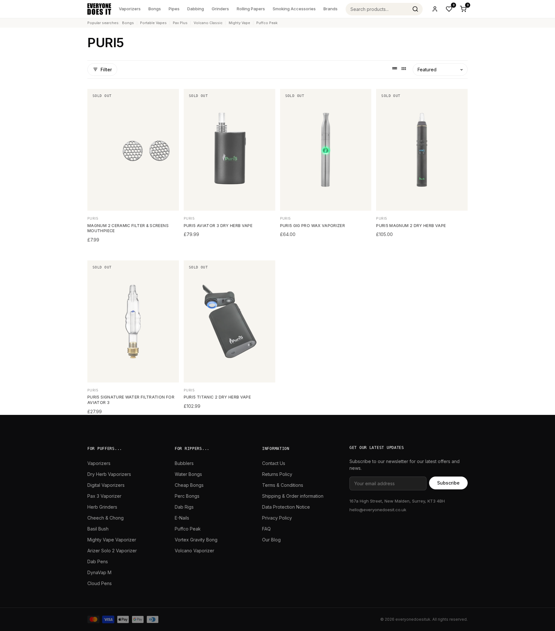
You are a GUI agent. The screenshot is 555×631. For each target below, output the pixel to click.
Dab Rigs (184, 507)
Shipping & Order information (292, 496)
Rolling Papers (251, 8)
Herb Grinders (102, 507)
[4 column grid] (395, 69)
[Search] (415, 9)
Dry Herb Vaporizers (109, 474)
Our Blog (271, 539)
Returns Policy (277, 474)
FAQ (266, 528)
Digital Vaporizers (106, 485)
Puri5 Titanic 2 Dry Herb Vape (217, 397)
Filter (106, 69)
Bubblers (184, 463)
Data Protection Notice (286, 507)
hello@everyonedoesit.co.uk (377, 509)
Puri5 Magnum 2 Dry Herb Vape (411, 225)
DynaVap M (99, 572)
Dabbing (195, 8)
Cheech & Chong (105, 518)
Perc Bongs (187, 496)
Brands (330, 8)
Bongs (154, 8)
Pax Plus (180, 23)
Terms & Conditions (282, 485)
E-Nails (182, 518)
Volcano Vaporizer (194, 550)
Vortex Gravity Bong (196, 539)
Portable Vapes (153, 23)
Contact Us (273, 463)
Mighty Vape (239, 23)
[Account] (434, 8)
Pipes (174, 8)
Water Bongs (188, 474)
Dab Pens (97, 561)
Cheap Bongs (189, 485)
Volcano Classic (208, 23)
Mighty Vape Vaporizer (111, 539)
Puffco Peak (267, 23)
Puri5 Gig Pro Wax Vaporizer (312, 225)
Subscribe (448, 483)
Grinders (220, 8)
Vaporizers (130, 8)
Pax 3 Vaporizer (104, 496)
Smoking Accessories (294, 8)
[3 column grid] (404, 69)
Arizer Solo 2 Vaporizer (112, 550)
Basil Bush (98, 528)
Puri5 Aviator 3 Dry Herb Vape (218, 225)
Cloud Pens (99, 583)
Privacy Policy (277, 518)
